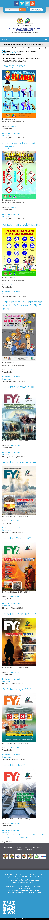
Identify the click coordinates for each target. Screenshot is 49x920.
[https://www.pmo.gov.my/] (11, 856)
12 (43, 835)
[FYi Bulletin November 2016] (19, 491)
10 (34, 835)
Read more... (6, 135)
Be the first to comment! (11, 133)
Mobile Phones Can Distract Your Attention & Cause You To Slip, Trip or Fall (23, 305)
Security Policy (21, 847)
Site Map (29, 849)
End (27, 837)
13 (8, 837)
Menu (4, 39)
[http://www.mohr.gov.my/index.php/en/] (24, 856)
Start (8, 835)
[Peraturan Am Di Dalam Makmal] (19, 252)
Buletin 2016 (15, 445)
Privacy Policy (9, 847)
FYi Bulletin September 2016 (19, 614)
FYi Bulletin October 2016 (17, 538)
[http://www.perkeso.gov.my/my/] (37, 856)
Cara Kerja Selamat (13, 66)
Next (22, 837)
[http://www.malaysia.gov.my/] (5, 856)
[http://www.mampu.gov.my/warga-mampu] (43, 856)
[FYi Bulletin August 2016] (19, 717)
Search (22, 10)
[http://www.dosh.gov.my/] (30, 856)
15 (17, 837)
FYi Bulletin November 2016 (19, 462)
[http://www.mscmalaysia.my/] (18, 856)
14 (12, 837)
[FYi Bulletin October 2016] (19, 566)
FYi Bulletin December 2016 (19, 387)
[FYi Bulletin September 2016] (19, 642)
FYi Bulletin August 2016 (16, 689)
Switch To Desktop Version (24, 919)
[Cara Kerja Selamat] (19, 94)
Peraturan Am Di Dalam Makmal (21, 224)
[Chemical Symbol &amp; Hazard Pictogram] (19, 175)
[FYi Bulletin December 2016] (19, 415)
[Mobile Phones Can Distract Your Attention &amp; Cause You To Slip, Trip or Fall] (19, 337)
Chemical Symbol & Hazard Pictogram (18, 145)
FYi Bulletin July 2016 (14, 765)
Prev (14, 835)
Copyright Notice (36, 847)
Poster (13, 126)
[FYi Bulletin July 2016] (19, 793)
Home (4, 50)
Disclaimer (19, 849)
